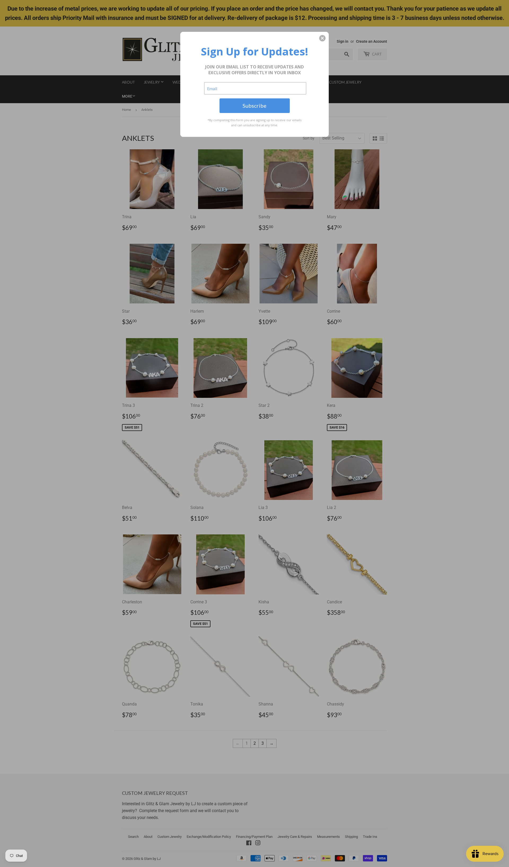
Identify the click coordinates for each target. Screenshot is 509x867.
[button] (322, 38)
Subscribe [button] (254, 105)
